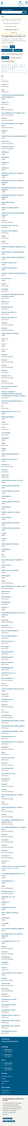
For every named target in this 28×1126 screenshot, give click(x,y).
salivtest (4, 118)
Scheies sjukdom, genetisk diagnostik (12, 257)
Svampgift (4, 962)
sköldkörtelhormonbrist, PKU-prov (12, 480)
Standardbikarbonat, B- (8, 736)
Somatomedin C (6, 597)
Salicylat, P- (4, 102)
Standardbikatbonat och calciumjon (12, 742)
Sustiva (3, 946)
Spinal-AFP (4, 694)
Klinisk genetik (18, 50)
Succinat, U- (5, 861)
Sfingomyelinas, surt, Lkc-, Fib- (10, 411)
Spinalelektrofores (7, 699)
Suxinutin (4, 952)
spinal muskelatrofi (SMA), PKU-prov (12, 689)
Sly (2, 554)
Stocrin (3, 814)
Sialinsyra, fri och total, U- (9, 459)
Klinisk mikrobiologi (16, 57)
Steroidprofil (5, 779)
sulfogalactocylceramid (8, 907)
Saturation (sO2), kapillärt (9, 231)
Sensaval (4, 328)
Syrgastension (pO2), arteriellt (10, 1020)
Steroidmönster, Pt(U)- (8, 773)
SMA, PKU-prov (6, 565)
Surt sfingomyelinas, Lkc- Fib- (10, 941)
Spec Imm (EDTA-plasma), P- (10, 630)
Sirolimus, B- (5, 464)
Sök (24, 12)
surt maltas (4, 923)
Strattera (4, 834)
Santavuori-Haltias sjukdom (10, 207)
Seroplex (4, 354)
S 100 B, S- (4, 84)
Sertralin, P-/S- (5, 376)
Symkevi (4, 978)
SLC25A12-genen (6, 517)
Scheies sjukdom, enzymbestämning (12, 252)
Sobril (3, 581)
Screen (3, 284)
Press (2, 1083)
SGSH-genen (5, 438)
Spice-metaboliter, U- (7, 678)
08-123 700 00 (8, 1065)
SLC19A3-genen (6, 496)
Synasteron (4, 989)
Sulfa (3, 886)
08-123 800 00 (8, 1051)
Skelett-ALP (4, 475)
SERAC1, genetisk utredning (9, 333)
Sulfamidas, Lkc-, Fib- (8, 897)
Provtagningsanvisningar (11, 26)
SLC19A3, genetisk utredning (10, 491)
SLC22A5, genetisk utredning (10, 501)
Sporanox (4, 705)
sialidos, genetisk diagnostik (10, 454)
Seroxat (3, 365)
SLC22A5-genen (6, 507)
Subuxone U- (5, 856)
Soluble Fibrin (5, 591)
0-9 (12, 69)
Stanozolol (4, 747)
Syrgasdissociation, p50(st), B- (10, 1015)
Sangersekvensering (7, 202)
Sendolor (4, 323)
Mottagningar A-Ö (6, 1090)
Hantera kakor (7, 1118)
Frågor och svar (5, 1093)
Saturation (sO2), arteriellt (9, 225)
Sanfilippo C (5, 162)
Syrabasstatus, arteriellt (8, 999)
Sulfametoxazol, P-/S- (8, 891)
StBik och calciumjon (7, 758)
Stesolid (3, 784)
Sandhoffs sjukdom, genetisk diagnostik (13, 136)
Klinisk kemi (5, 57)
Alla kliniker (5, 46)
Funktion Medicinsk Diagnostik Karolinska (11, 20)
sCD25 (3, 236)
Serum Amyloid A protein (9, 386)
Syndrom (4, 994)
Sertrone (4, 381)
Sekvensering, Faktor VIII (9, 317)
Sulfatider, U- (5, 902)
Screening (4, 289)
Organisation (4, 1095)
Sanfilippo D (5, 168)
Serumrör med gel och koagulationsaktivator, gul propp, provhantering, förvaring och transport (13, 394)
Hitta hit (3, 1079)
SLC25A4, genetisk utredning (10, 523)
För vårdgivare (5, 1081)
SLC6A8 (3, 533)
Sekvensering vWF (7, 307)
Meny (26, 4)
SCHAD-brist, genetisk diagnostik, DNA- (13, 247)
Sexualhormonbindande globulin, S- (12, 401)
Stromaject (4, 840)
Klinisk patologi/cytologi (8, 61)
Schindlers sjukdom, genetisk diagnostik (13, 273)
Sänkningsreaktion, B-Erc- (9, 1031)
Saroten (3, 220)
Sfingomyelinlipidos (7, 417)
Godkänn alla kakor (9, 1121)
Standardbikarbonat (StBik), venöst (12, 731)
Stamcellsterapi (6, 715)
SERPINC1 (4, 370)
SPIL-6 (3, 683)
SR (2, 710)
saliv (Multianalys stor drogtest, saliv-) (13, 113)
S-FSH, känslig (5, 433)
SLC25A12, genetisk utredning (10, 512)
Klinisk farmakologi (7, 50)
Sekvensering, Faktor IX (8, 312)
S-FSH (3, 422)
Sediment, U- (5, 301)
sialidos (3, 448)
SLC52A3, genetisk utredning (10, 528)
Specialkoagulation (7, 668)
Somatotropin (5, 602)
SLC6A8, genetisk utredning (9, 544)
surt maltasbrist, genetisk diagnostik (12, 928)
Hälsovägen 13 (8, 1056)
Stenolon (4, 763)
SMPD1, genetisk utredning (9, 570)
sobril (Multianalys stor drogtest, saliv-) (13, 586)
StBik (3, 752)
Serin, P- (4, 344)
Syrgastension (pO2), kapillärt (10, 1026)
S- (2, 79)
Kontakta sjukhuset (6, 1076)
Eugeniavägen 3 (8, 1069)
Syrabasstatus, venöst (8, 1010)
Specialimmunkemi (7, 652)
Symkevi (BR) (5, 983)
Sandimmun (5, 141)
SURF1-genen (5, 918)
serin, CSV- (4, 339)
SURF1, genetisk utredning (9, 913)
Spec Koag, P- (5, 646)
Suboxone (4, 850)
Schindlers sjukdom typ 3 (9, 268)
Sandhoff (4, 131)
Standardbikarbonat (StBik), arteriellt (12, 720)
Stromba (4, 845)
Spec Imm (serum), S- (8, 641)
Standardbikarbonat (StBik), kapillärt (12, 726)
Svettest (3, 967)
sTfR (2, 802)
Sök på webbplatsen (7, 10)
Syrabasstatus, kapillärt (8, 1005)
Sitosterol (4, 470)
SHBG (3, 443)
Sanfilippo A (5, 152)
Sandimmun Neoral (7, 147)
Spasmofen (4, 620)
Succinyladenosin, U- (7, 881)
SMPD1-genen (5, 576)
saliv (2, 107)
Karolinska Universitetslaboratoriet (11, 23)
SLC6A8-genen (5, 549)
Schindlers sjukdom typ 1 (9, 262)
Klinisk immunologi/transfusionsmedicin (12, 54)
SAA (2, 90)
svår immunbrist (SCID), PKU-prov (11, 973)
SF (2, 406)
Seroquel (4, 360)
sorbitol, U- (4, 607)
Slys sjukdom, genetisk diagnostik (11, 560)
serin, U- (4, 349)
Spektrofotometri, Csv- (8, 673)
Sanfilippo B (5, 157)
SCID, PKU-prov (6, 278)
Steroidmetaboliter (7, 768)
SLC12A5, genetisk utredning (10, 486)
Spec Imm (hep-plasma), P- (9, 636)
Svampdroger (5, 957)
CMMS (12, 46)
